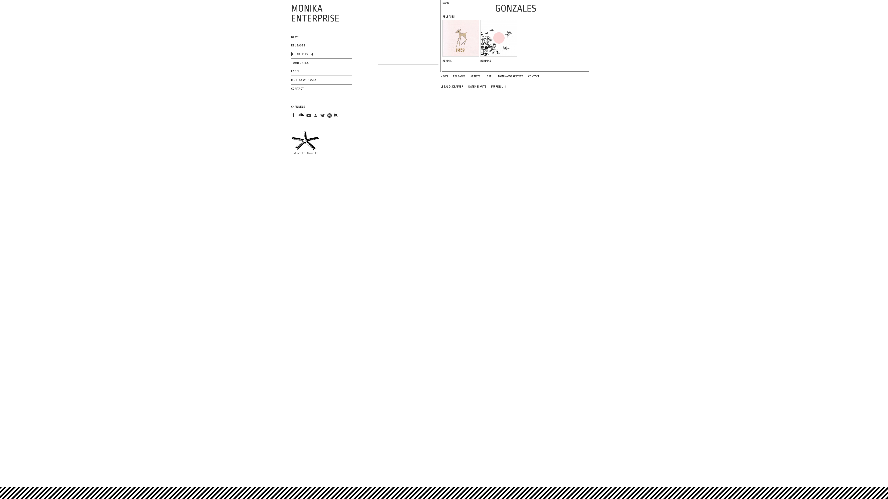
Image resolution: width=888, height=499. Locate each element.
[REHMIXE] (498, 38)
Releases (298, 45)
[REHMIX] (460, 38)
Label (295, 71)
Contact (297, 88)
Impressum (498, 86)
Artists (302, 54)
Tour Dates (300, 62)
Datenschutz (477, 86)
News (295, 37)
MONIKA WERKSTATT (305, 80)
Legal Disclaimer (452, 86)
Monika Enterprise (315, 13)
